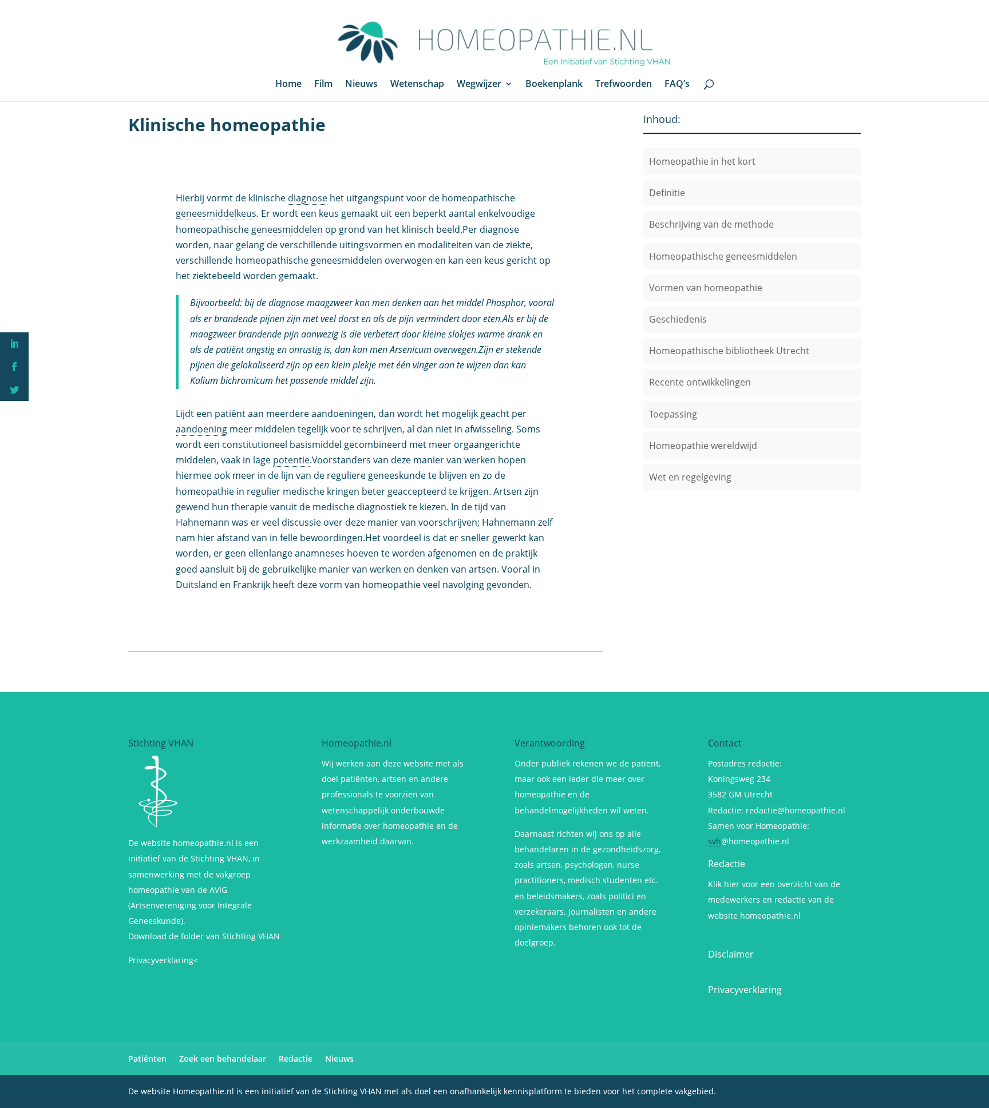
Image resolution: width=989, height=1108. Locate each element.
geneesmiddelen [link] (287, 229)
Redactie (726, 863)
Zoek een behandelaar (222, 1058)
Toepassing (673, 414)
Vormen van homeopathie (705, 287)
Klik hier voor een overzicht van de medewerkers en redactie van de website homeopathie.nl (774, 899)
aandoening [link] (201, 429)
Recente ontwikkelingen (700, 382)
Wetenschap (417, 85)
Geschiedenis (678, 319)
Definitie (667, 192)
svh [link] (714, 841)
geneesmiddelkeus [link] (216, 213)
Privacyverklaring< (163, 960)
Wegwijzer (479, 85)
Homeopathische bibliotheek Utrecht (729, 350)
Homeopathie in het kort (702, 161)
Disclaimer (731, 954)
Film (323, 85)
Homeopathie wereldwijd (703, 445)
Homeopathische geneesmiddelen (723, 256)
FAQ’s (677, 85)
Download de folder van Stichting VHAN (204, 936)
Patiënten (147, 1058)
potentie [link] (291, 460)
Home (288, 85)
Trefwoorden (623, 85)
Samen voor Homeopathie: (758, 825)
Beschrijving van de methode (711, 224)
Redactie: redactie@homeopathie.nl (776, 810)
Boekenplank (554, 85)
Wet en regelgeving (690, 477)
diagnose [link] (307, 198)
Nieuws (361, 85)
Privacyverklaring (745, 989)
